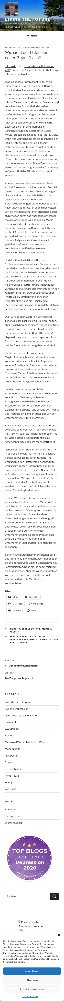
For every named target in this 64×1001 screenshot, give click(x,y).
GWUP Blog (12, 728)
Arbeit (14, 636)
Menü (34, 35)
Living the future (28, 19)
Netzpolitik (11, 755)
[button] (59, 935)
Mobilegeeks (12, 748)
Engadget (10, 722)
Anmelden (11, 809)
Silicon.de (10, 66)
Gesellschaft (31, 629)
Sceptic (9, 762)
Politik (15, 632)
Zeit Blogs (10, 789)
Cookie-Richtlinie (30, 996)
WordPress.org (13, 822)
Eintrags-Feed (13, 816)
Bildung (15, 629)
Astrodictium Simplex (17, 702)
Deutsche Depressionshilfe (21, 715)
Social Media (39, 639)
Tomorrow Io (12, 775)
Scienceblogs (13, 769)
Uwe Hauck (42, 48)
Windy (8, 782)
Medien (46, 629)
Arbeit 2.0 (27, 636)
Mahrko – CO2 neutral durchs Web (24, 742)
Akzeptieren (32, 971)
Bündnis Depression (16, 708)
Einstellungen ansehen (32, 989)
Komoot (9, 735)
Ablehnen (32, 980)
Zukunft (22, 642)
